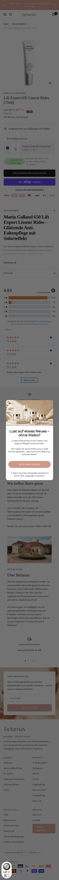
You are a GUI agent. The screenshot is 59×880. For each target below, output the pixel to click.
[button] (9, 403)
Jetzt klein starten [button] (29, 464)
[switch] (6, 875)
